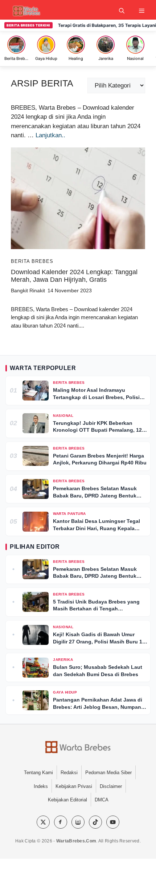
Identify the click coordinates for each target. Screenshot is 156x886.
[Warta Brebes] (26, 11)
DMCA (101, 799)
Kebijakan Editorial (67, 799)
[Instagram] (78, 822)
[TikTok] (95, 822)
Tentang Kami (38, 772)
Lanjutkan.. (50, 135)
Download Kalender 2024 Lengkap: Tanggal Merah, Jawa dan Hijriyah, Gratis (74, 276)
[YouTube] (112, 822)
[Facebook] (60, 822)
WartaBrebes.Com (76, 841)
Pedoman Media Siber (108, 772)
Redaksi (69, 772)
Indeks (41, 786)
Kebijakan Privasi (74, 786)
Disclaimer (111, 786)
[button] (122, 11)
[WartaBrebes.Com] (78, 747)
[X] (43, 822)
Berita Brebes (32, 261)
